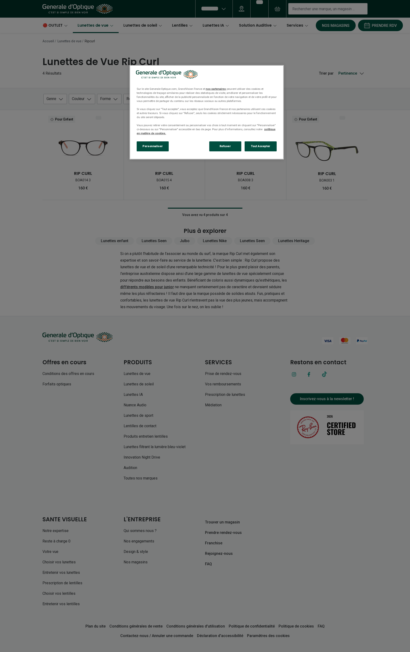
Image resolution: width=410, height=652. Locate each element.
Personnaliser (153, 146)
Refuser (225, 146)
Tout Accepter (260, 146)
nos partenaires (216, 89)
